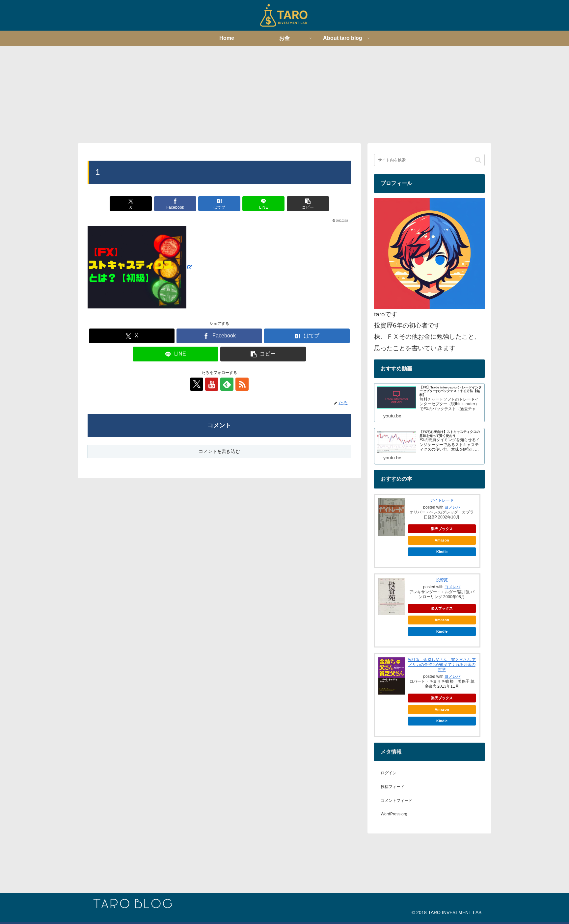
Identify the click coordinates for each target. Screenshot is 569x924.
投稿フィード (392, 786)
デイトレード (442, 500)
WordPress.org (394, 814)
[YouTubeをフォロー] (211, 384)
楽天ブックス (442, 529)
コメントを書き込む (219, 451)
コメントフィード (396, 800)
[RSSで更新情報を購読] (242, 384)
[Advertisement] (284, 94)
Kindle (441, 552)
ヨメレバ (452, 507)
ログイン (388, 773)
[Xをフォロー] (196, 384)
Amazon (442, 540)
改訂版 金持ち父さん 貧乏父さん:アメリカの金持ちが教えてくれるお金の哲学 (442, 664)
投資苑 (442, 580)
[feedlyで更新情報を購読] (226, 384)
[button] (308, 203)
